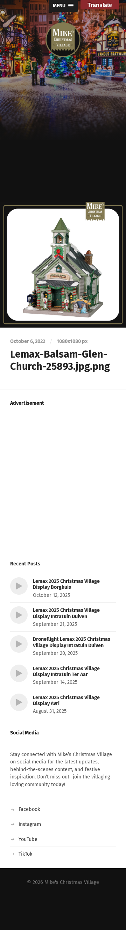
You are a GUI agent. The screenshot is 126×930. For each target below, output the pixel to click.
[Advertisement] (63, 135)
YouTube (28, 839)
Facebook (29, 809)
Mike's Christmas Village (71, 882)
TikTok (25, 854)
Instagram (30, 824)
